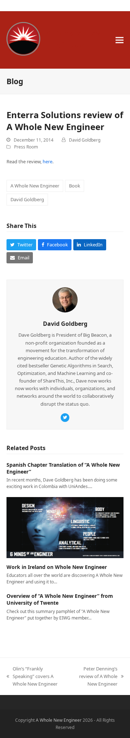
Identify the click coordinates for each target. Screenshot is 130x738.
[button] (120, 40)
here (47, 161)
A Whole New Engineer (75, 39)
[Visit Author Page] (65, 299)
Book (74, 185)
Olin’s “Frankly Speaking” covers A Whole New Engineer (31, 676)
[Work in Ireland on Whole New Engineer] (65, 527)
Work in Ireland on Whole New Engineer (56, 567)
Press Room (26, 147)
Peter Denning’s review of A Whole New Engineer (94, 676)
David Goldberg (84, 140)
